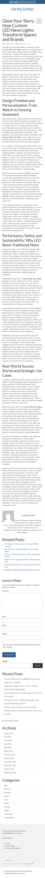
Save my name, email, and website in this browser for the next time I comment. (21, 646)
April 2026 (7, 747)
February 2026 (9, 755)
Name (4, 616)
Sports (6, 810)
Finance (7, 796)
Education (7, 792)
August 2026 (8, 733)
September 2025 (10, 772)
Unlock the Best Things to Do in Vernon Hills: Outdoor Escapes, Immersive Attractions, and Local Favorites (22, 710)
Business (7, 789)
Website (4, 633)
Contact (7, 844)
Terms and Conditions (13, 848)
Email (4, 625)
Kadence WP (29, 863)
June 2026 (8, 740)
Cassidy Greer (9, 44)
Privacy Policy (10, 846)
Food (6, 800)
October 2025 (9, 769)
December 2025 (10, 762)
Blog (24, 44)
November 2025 (10, 765)
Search (5, 661)
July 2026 (7, 737)
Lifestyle (7, 807)
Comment (5, 591)
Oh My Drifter (22, 9)
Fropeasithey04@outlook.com (14, 873)
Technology (8, 814)
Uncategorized (9, 817)
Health (6, 803)
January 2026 (9, 758)
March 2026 (8, 751)
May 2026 (7, 744)
